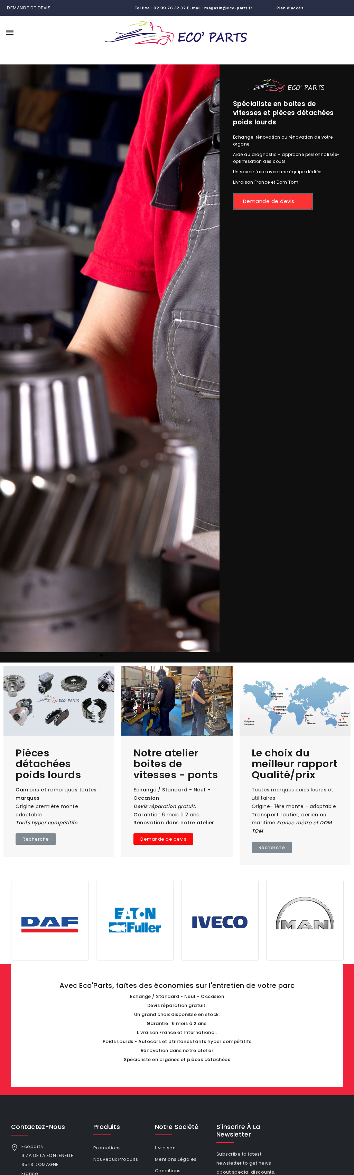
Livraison (165, 1148)
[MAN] (219, 920)
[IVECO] (134, 920)
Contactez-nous (38, 1126)
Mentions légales (176, 1159)
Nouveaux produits (115, 1159)
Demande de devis (29, 7)
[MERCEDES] (304, 920)
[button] (23, 33)
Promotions (107, 1148)
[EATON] (49, 920)
